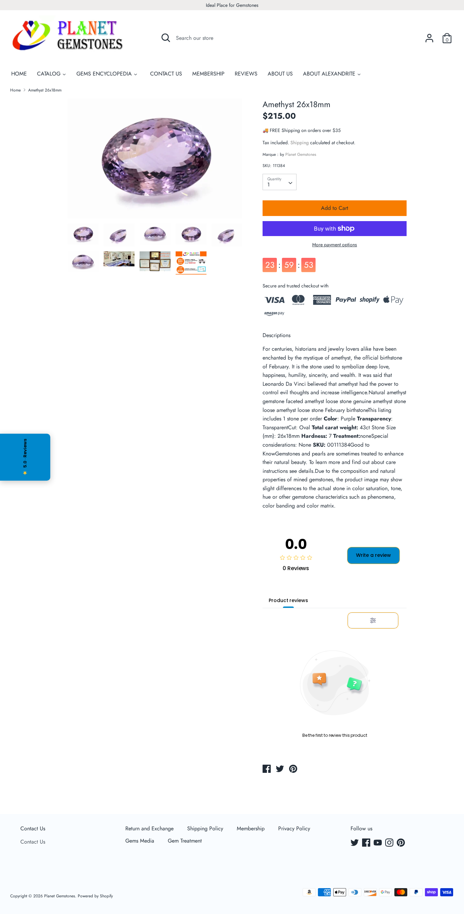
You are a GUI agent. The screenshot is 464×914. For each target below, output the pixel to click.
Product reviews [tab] (288, 600)
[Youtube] (378, 843)
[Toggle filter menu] (373, 620)
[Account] (429, 35)
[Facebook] (367, 843)
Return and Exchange (149, 828)
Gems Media (139, 841)
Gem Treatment (185, 841)
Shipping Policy (205, 828)
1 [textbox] (268, 184)
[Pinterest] (401, 843)
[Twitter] (355, 843)
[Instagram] (390, 843)
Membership (251, 828)
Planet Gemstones (300, 154)
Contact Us (32, 828)
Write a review (373, 555)
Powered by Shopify (95, 896)
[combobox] (280, 182)
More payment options (334, 245)
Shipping (299, 142)
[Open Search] (166, 38)
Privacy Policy (294, 828)
